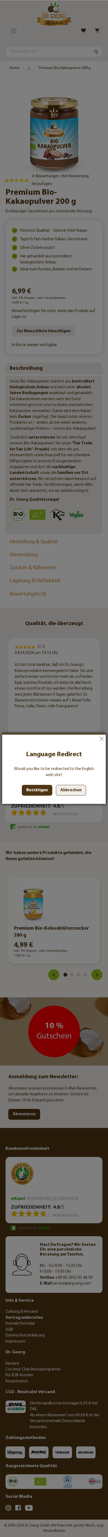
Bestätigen (37, 790)
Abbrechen (101, 739)
